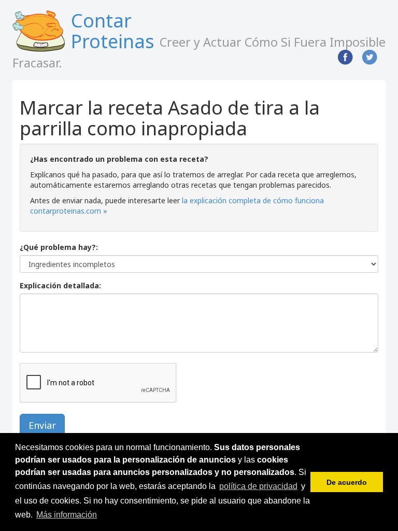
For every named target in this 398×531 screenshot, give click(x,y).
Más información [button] (66, 514)
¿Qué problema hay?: (59, 247)
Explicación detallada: (60, 285)
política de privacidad (258, 486)
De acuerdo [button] (346, 482)
